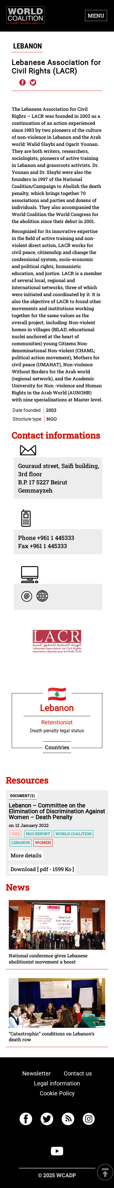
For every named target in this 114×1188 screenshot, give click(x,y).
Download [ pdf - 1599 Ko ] (42, 869)
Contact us (78, 1073)
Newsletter (36, 1073)
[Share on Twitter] (33, 82)
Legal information (57, 1083)
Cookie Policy (57, 1093)
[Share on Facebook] (22, 82)
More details (26, 855)
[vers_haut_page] (105, 1172)
